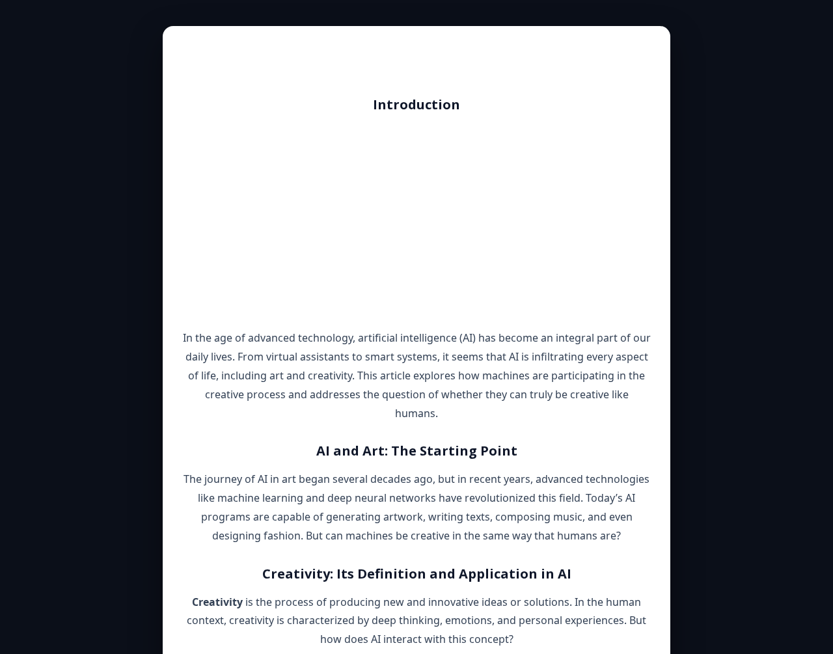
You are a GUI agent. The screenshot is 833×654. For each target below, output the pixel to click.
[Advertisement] (416, 221)
